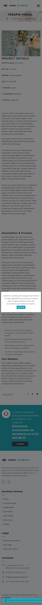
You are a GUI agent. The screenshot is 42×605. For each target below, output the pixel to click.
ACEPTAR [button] (21, 307)
